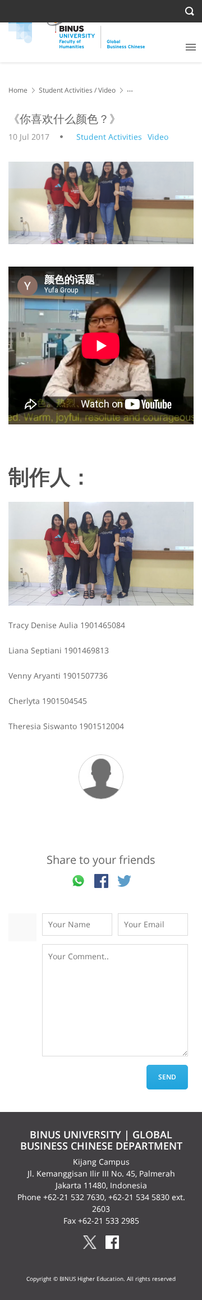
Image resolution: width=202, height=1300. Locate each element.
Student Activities (66, 90)
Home (17, 90)
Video (107, 90)
